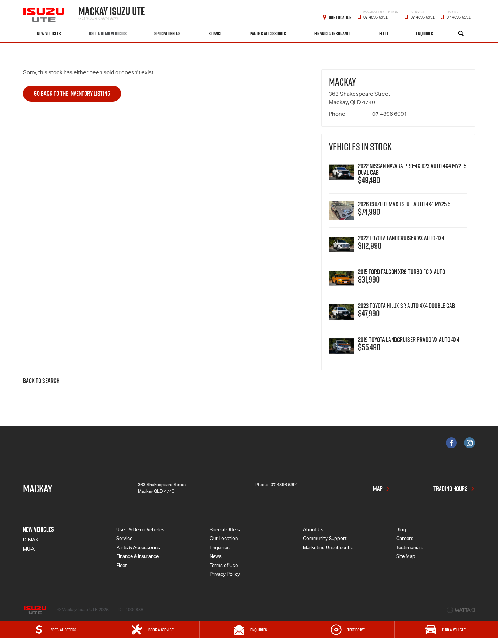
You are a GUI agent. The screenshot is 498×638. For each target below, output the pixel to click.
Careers (404, 539)
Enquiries (424, 33)
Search (461, 33)
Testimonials (409, 548)
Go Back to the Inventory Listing (72, 93)
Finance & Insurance (332, 33)
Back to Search (41, 381)
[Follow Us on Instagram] (469, 442)
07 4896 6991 (380, 16)
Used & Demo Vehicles (108, 33)
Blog (401, 530)
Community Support (325, 539)
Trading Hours (450, 488)
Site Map (405, 557)
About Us (313, 530)
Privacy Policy (225, 574)
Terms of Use (224, 566)
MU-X (29, 549)
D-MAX (30, 540)
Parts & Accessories (268, 33)
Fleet (383, 33)
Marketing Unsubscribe (328, 548)
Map (378, 488)
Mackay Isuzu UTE (111, 12)
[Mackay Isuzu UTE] (44, 12)
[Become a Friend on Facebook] (451, 442)
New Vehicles (49, 33)
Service (215, 33)
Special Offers (167, 33)
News (216, 557)
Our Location (340, 17)
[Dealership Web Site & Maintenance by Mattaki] (461, 610)
